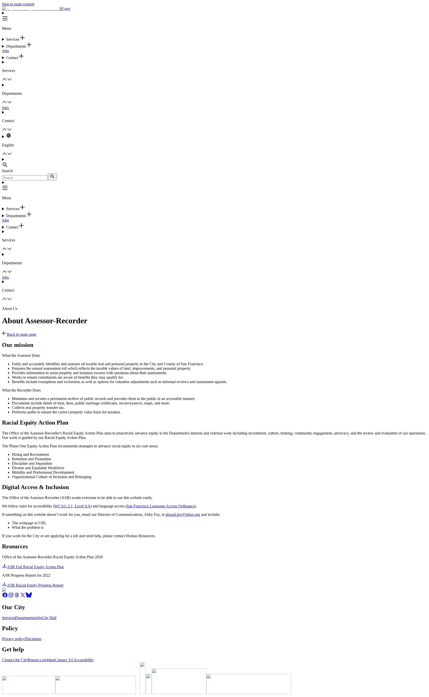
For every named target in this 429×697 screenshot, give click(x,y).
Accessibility (84, 660)
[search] (52, 176)
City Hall (49, 618)
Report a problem (41, 660)
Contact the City (15, 660)
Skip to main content (18, 4)
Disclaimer (33, 639)
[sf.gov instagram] (11, 597)
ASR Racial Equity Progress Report (35, 585)
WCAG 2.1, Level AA (72, 506)
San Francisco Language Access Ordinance (161, 506)
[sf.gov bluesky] (29, 597)
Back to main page (21, 334)
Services (8, 618)
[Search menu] (214, 163)
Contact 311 (64, 660)
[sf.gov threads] (17, 597)
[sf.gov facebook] (5, 597)
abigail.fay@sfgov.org (182, 514)
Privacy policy (13, 639)
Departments (25, 618)
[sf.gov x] (23, 597)
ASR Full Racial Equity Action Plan (35, 567)
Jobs (5, 51)
